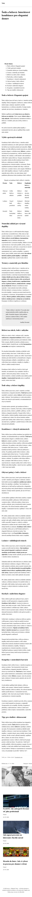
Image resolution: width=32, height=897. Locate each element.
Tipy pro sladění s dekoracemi (15, 90)
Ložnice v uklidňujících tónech (15, 83)
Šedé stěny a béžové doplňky (15, 77)
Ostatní (30, 763)
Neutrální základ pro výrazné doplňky (17, 70)
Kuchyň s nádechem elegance (15, 85)
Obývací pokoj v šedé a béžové (15, 81)
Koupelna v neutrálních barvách (15, 88)
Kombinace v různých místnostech (16, 79)
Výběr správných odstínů (14, 68)
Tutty (3, 3)
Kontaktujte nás (18, 757)
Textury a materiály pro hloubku (15, 72)
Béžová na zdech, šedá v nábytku (16, 74)
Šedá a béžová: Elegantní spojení (16, 66)
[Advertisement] (16, 41)
